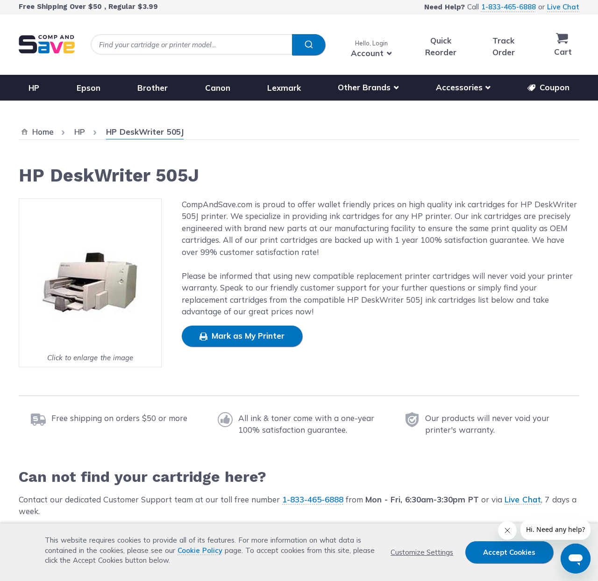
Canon (217, 87)
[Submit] (308, 45)
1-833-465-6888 (508, 6)
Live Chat (563, 6)
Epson (88, 87)
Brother (152, 87)
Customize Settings (422, 552)
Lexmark (284, 87)
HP (33, 87)
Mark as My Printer (247, 336)
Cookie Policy (200, 550)
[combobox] (208, 44)
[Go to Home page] (47, 44)
